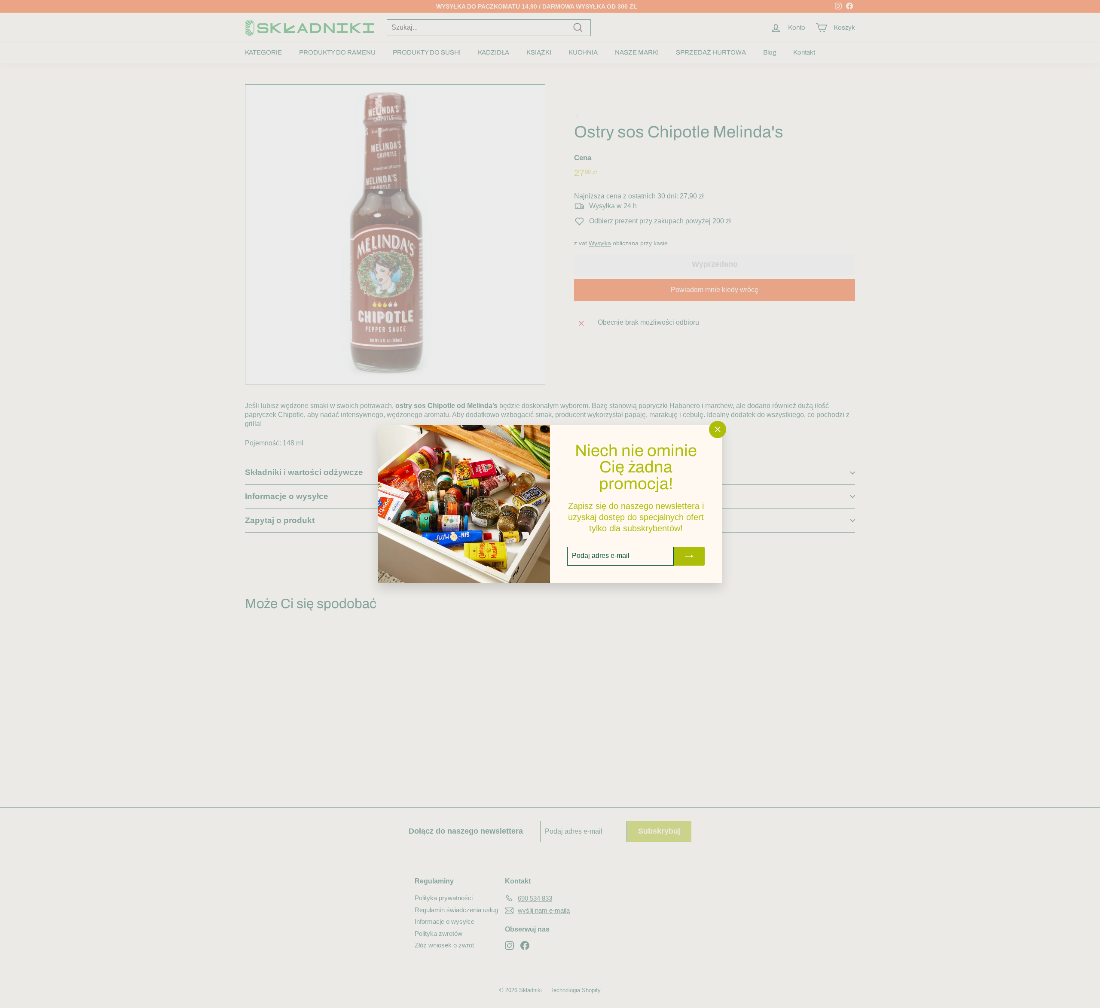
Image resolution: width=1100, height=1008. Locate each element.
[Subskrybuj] (689, 556)
